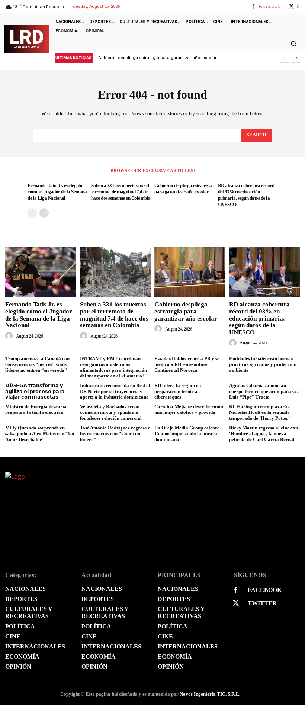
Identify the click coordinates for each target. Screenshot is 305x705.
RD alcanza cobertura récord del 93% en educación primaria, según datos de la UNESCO (259, 318)
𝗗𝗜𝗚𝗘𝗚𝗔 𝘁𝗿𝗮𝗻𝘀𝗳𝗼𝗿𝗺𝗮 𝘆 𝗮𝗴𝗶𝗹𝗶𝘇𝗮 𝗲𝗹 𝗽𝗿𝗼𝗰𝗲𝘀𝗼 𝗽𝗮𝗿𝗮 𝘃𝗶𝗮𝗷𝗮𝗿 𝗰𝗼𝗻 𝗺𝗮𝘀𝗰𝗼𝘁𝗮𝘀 (35, 391)
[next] (296, 58)
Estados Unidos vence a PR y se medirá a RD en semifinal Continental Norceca (186, 364)
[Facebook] (253, 6)
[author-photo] (10, 335)
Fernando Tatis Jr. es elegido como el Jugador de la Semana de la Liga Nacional (57, 192)
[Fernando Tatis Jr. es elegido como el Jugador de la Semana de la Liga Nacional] (40, 272)
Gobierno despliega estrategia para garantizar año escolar (185, 311)
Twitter (262, 603)
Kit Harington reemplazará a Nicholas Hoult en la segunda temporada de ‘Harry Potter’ (260, 412)
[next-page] (44, 213)
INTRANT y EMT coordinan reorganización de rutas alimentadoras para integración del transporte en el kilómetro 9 (113, 367)
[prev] (284, 58)
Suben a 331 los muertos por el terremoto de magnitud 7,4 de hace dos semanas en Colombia (121, 192)
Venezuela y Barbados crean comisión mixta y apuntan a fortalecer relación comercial (111, 412)
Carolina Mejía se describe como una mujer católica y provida (188, 409)
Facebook (269, 6)
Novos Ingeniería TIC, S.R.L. (210, 694)
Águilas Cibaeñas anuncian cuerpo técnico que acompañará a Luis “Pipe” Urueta (264, 391)
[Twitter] (235, 603)
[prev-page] (32, 213)
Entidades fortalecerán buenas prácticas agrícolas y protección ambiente (262, 364)
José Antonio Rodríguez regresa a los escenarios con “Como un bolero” (115, 433)
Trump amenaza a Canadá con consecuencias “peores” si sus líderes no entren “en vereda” (37, 364)
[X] (291, 6)
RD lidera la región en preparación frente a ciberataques (177, 391)
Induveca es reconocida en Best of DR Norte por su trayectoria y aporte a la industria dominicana (115, 391)
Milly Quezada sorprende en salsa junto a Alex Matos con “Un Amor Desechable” (39, 433)
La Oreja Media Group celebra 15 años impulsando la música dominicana (187, 433)
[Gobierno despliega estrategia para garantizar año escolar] (189, 272)
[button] (293, 43)
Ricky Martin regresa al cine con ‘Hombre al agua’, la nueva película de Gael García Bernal (263, 433)
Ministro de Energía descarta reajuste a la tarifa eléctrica (36, 409)
